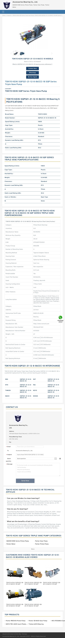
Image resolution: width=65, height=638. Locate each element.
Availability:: (9, 129)
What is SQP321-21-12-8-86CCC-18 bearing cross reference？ (33, 64)
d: (5, 144)
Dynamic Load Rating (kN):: (14, 140)
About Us (5, 634)
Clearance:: (9, 136)
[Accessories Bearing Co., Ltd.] (7, 4)
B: (5, 201)
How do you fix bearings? (17, 509)
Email (8, 447)
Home (3, 15)
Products (9, 15)
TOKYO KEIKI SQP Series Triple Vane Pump (23, 15)
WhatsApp (32, 73)
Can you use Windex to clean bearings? (23, 498)
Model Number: (10, 118)
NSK (6, 379)
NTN (6, 385)
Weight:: (7, 133)
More (33, 549)
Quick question (8, 460)
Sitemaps (24, 634)
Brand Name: (9, 114)
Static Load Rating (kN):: (13, 148)
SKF (34, 379)
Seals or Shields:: (10, 197)
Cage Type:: (9, 125)
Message (9, 464)
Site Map (18, 634)
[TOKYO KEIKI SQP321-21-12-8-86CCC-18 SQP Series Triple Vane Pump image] (32, 34)
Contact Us (12, 634)
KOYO (35, 390)
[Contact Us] (60, 319)
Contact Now (32, 68)
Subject (9, 455)
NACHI (7, 396)
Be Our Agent (32, 77)
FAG (34, 385)
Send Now (25, 481)
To (8, 450)
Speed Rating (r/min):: (12, 122)
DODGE (35, 396)
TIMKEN (8, 390)
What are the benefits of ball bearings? (23, 521)
